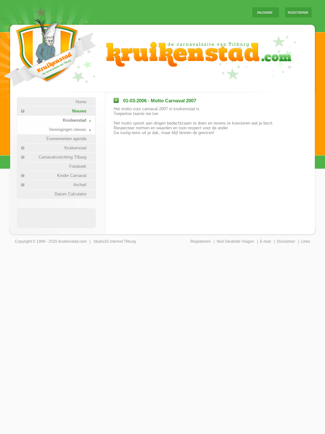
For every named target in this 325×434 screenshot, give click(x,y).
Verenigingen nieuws (67, 129)
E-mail (265, 241)
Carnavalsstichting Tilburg (62, 157)
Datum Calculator (70, 194)
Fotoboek (77, 166)
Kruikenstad (74, 120)
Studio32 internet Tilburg (114, 241)
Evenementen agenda (66, 138)
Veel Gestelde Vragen (235, 241)
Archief (79, 184)
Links (305, 241)
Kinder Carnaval (71, 175)
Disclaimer (286, 241)
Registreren (200, 241)
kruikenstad (68, 241)
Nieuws (79, 111)
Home (81, 101)
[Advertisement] (168, 12)
